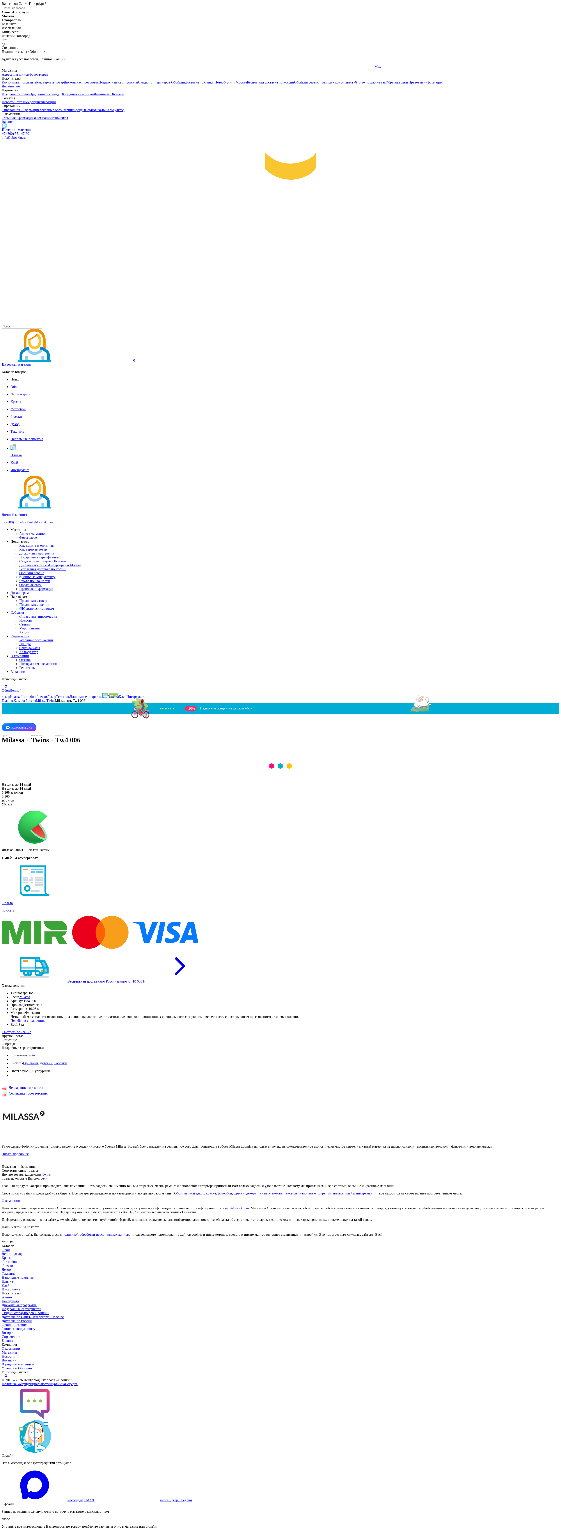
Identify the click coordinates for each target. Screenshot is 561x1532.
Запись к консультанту (338, 82)
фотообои (225, 1193)
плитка (338, 1193)
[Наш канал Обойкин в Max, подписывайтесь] (4, 126)
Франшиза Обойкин (109, 94)
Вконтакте (196, 66)
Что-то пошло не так (370, 82)
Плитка (7, 1281)
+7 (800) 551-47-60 (15, 133)
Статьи (20, 102)
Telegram (8, 66)
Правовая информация (425, 82)
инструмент (365, 1193)
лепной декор (194, 1193)
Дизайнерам (11, 86)
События (17, 612)
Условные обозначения (56, 110)
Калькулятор (115, 110)
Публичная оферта (64, 1384)
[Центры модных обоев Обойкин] (280, 318)
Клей (5, 1285)
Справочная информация (20, 110)
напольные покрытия (315, 1193)
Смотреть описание (16, 1032)
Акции (51, 102)
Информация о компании (33, 118)
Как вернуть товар (50, 82)
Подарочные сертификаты (118, 82)
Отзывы (8, 118)
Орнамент (30, 1063)
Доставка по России (17, 1321)
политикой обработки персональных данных (96, 1234)
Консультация (21, 727)
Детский (46, 1063)
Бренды (79, 110)
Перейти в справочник (28, 1020)
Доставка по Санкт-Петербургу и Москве (216, 82)
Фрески (7, 1265)
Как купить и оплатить (19, 82)
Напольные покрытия (18, 1277)
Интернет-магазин (16, 130)
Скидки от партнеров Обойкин (161, 82)
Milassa (25, 997)
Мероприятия (35, 102)
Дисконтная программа (81, 82)
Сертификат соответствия (28, 1093)
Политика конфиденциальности (26, 1384)
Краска (7, 1258)
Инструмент (11, 1289)
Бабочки (60, 1063)
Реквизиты (60, 118)
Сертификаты (95, 110)
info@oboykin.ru (14, 137)
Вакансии (9, 122)
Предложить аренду (44, 94)
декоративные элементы (264, 1193)
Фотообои (9, 1262)
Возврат (8, 1333)
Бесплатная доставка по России (270, 82)
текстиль (291, 1193)
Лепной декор (12, 1254)
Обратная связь (397, 82)
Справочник (20, 636)
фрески (239, 1193)
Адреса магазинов (15, 74)
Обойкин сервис (306, 82)
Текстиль (8, 1273)
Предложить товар (16, 94)
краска (211, 1193)
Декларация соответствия (28, 1087)
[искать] (3, 323)
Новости (8, 102)
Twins (31, 1055)
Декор (6, 1269)
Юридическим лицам (78, 94)
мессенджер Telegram (176, 1500)
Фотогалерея (38, 74)
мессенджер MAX (80, 1500)
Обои (178, 1193)
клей (348, 1193)
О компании (20, 656)
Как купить (10, 1301)
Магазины (9, 1352)
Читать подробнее (15, 1154)
